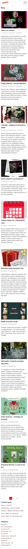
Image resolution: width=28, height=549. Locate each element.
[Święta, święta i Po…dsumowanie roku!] (14, 209)
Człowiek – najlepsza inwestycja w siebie (12, 510)
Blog (2, 524)
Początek (3, 533)
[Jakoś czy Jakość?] (14, 19)
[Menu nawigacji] (25, 2)
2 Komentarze (19, 32)
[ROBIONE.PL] (5, 2)
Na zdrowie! (4, 529)
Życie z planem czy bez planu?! (12, 179)
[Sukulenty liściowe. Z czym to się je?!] (14, 454)
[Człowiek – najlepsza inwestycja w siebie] (14, 114)
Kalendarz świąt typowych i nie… (12, 268)
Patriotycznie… (5, 531)
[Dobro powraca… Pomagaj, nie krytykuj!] (14, 406)
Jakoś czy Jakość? (8, 30)
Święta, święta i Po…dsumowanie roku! (11, 516)
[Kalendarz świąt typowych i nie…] (14, 257)
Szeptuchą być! (5, 538)
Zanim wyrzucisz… (6, 543)
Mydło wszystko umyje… (10, 321)
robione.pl (5, 32)
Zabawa (3, 540)
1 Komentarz (20, 130)
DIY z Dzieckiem (5, 526)
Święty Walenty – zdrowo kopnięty (13, 83)
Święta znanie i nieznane (7, 536)
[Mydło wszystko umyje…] (14, 311)
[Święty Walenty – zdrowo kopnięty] (14, 72)
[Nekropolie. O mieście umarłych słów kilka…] (14, 350)
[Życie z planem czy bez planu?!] (14, 168)
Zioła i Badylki (5, 545)
